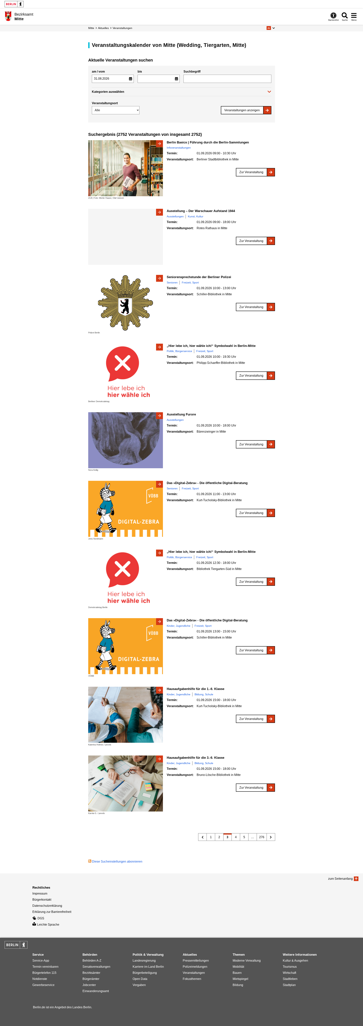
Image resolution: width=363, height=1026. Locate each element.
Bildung (238, 985)
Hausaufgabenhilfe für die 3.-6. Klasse (195, 757)
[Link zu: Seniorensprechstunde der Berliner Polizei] (125, 303)
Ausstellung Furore (181, 414)
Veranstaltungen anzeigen (242, 110)
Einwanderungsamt (96, 991)
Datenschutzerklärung (47, 905)
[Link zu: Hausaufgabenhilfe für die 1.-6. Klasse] (125, 715)
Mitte (91, 28)
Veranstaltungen (122, 28)
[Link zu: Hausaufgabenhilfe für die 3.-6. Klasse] (125, 783)
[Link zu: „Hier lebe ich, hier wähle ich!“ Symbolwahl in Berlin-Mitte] (125, 372)
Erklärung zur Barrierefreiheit (51, 911)
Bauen (237, 972)
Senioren (172, 282)
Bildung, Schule (204, 694)
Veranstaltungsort (105, 103)
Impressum (39, 893)
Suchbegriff (192, 71)
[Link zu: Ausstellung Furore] (125, 440)
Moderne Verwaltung (247, 960)
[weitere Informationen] (8, 16)
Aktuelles (103, 28)
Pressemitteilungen (196, 960)
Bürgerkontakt (41, 899)
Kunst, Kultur (195, 216)
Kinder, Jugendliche (178, 625)
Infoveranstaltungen (179, 147)
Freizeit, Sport (190, 282)
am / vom (98, 71)
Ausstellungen (175, 216)
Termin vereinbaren (45, 966)
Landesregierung (144, 960)
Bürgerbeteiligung (145, 972)
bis (140, 71)
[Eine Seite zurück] (202, 837)
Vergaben (139, 985)
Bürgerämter (91, 978)
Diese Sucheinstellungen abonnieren (117, 861)
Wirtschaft (289, 972)
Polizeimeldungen (195, 966)
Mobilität (238, 966)
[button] (271, 28)
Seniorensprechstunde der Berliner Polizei (199, 277)
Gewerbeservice (43, 985)
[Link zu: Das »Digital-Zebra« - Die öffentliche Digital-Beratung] (125, 509)
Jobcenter (89, 985)
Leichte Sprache (48, 924)
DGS (41, 918)
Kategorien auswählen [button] (108, 91)
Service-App (40, 960)
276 (260, 838)
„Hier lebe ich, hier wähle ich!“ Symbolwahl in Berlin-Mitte (211, 346)
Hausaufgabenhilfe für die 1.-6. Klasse (195, 689)
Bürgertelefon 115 (44, 972)
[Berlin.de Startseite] (14, 4)
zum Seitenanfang (340, 878)
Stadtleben (290, 978)
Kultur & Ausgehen (295, 960)
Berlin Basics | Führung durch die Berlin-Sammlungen (208, 142)
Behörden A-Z (92, 960)
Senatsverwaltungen (96, 966)
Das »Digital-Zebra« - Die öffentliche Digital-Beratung (207, 483)
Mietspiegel (240, 978)
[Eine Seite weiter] (271, 837)
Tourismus (290, 966)
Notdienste (39, 978)
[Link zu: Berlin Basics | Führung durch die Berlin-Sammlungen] (125, 168)
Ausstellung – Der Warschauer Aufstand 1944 (201, 211)
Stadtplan (289, 985)
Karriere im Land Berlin (148, 966)
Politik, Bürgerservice (179, 351)
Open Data (140, 978)
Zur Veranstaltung (251, 172)
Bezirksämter (91, 972)
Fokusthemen (192, 978)
